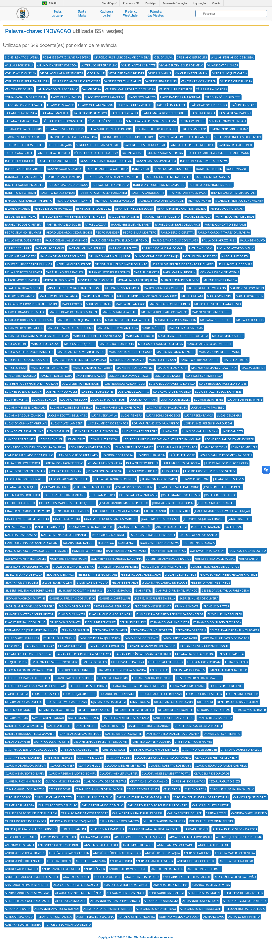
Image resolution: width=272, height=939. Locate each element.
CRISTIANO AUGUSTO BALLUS (241, 749)
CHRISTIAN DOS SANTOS (188, 781)
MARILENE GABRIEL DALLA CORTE (128, 320)
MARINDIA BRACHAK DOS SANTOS (164, 312)
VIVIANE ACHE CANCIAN (20, 73)
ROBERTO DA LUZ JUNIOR (57, 193)
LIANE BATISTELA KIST (20, 439)
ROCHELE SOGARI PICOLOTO (24, 185)
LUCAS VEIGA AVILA (104, 415)
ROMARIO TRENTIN (209, 169)
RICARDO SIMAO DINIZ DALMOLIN (161, 200)
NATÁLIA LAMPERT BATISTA (65, 272)
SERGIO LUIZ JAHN (60, 145)
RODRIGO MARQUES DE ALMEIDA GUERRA (113, 177)
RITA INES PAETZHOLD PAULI (187, 193)
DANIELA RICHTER (59, 726)
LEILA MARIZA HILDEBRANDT (133, 447)
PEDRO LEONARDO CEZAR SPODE (69, 232)
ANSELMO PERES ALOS (137, 845)
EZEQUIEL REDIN (16, 662)
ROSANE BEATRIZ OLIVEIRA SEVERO (66, 57)
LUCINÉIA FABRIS (16, 399)
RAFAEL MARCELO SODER (63, 224)
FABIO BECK (13, 646)
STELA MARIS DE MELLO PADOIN (110, 129)
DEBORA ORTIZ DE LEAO (213, 710)
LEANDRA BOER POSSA (117, 455)
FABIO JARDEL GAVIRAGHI (179, 638)
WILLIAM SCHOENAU (19, 65)
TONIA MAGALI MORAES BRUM (26, 97)
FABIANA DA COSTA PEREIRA (194, 654)
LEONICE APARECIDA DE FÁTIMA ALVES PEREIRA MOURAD (162, 439)
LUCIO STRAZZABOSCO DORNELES (218, 391)
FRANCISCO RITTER (216, 606)
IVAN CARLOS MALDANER (109, 535)
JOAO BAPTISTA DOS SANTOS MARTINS (110, 519)
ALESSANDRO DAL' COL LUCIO (245, 909)
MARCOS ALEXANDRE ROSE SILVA (160, 344)
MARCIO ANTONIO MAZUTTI (175, 352)
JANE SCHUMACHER (18, 527)
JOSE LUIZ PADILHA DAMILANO (65, 495)
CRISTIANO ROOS (114, 749)
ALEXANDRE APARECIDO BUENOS (56, 909)
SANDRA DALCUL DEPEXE (235, 145)
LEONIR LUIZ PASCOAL (104, 439)
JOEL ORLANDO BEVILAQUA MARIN (116, 511)
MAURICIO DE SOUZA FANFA (58, 296)
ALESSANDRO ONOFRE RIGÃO (156, 909)
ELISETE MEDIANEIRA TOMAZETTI (199, 678)
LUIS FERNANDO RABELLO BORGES (223, 383)
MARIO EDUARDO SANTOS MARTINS (73, 312)
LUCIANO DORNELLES (175, 399)
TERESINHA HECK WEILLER (135, 105)
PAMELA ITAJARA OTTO (20, 256)
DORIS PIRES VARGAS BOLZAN (66, 702)
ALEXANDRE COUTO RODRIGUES (245, 901)
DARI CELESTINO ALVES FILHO (173, 718)
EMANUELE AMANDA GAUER (228, 670)
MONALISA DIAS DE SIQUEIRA (137, 280)
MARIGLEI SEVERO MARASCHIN (175, 320)
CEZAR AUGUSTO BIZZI (224, 781)
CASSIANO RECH (195, 789)
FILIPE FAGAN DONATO (65, 622)
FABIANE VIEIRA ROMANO (106, 646)
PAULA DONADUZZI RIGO (219, 240)
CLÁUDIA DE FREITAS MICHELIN (216, 757)
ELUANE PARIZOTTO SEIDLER (73, 678)
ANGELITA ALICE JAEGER (214, 845)
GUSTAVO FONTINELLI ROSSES (25, 558)
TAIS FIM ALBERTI (203, 113)
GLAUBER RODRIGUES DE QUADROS (215, 566)
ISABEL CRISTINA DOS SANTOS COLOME (32, 543)
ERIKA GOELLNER (236, 662)
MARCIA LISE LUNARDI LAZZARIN (27, 360)
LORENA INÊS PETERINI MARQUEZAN (208, 423)
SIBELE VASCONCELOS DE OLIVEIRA (237, 137)
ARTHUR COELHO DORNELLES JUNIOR (139, 837)
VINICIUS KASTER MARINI (191, 73)
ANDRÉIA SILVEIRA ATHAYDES (25, 853)
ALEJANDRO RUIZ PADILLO (54, 917)
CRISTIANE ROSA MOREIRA (23, 757)
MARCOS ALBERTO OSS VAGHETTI (209, 344)
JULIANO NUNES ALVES (228, 479)
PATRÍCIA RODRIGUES (49, 248)
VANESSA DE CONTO (19, 89)
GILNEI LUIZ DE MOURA (92, 582)
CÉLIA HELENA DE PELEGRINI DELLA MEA (100, 741)
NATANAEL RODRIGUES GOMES (109, 272)
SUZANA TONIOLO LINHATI (227, 121)
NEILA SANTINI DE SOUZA (235, 264)
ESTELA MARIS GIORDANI (204, 662)
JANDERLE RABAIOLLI (49, 527)
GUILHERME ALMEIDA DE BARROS (168, 558)
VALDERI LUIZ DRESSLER (175, 89)
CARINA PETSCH (216, 813)
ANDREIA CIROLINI (59, 861)
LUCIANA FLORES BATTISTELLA (71, 407)
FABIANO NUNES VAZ (39, 646)
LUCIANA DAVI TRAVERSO (208, 407)
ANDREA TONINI (121, 861)
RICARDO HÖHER (199, 200)
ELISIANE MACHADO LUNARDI (152, 678)
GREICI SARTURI (249, 558)
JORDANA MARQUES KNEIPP (216, 503)
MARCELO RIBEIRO (236, 360)
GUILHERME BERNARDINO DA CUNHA (116, 558)
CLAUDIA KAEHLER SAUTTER (119, 773)
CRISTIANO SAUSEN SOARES (79, 749)
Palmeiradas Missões (156, 13)
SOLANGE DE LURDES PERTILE (156, 129)
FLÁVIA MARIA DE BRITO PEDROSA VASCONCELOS (169, 614)
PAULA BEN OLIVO (252, 240)
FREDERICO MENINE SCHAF (152, 606)
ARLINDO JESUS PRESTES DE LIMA (239, 837)
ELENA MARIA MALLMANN (187, 686)
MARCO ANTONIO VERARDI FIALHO (81, 352)
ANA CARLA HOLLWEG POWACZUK (76, 885)
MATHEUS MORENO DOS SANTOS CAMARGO (147, 296)
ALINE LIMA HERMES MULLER (243, 893)
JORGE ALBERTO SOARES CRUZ (173, 503)
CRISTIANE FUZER (119, 757)
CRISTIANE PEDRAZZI (59, 757)
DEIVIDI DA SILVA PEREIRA (56, 710)
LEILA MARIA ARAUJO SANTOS (177, 447)
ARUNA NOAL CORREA (95, 837)
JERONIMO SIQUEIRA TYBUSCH (203, 519)
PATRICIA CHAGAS (201, 248)
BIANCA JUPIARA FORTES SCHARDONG (31, 829)
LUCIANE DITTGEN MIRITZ (244, 399)
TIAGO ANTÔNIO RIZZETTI (223, 97)
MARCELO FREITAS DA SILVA (49, 368)
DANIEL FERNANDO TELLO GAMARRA (30, 734)
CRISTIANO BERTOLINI (192, 57)
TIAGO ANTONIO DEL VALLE (24, 105)
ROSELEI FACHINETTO (19, 161)
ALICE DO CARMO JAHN (70, 901)
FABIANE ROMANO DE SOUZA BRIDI (152, 646)
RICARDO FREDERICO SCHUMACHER (239, 200)
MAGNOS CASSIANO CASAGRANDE (214, 368)
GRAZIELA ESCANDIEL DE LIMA (73, 566)
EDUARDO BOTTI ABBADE (117, 694)
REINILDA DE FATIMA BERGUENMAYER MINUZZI (72, 216)
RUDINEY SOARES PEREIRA (165, 153)
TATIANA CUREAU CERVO (90, 113)
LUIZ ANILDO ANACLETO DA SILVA (172, 383)
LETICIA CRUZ (76, 439)
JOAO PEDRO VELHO (66, 519)
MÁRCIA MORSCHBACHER (22, 280)
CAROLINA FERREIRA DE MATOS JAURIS (142, 797)
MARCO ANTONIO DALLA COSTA (130, 352)
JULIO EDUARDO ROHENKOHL (25, 479)
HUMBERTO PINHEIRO (87, 551)
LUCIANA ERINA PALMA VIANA (166, 407)
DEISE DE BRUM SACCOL (94, 710)
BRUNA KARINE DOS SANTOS (119, 821)
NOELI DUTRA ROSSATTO (200, 256)
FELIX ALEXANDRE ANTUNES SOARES (234, 630)
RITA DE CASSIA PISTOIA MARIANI (233, 193)
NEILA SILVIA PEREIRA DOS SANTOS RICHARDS (183, 264)
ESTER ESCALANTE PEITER (165, 662)
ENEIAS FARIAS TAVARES (188, 670)
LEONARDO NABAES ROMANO (89, 447)
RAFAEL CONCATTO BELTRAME (225, 224)
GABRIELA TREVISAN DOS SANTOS (72, 598)
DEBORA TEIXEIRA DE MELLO (134, 710)
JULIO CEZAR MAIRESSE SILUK (69, 479)
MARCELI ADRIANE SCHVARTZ (92, 368)
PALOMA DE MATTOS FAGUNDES (62, 256)
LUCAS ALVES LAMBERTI (67, 423)
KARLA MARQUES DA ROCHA (181, 463)
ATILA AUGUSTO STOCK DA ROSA (234, 829)
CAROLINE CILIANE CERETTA (54, 797)
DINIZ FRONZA (140, 702)
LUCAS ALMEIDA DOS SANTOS (107, 423)
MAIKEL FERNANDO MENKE (134, 368)
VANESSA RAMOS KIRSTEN (198, 81)
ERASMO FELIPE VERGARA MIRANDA (122, 670)
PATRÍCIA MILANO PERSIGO (86, 248)
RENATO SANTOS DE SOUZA (134, 208)
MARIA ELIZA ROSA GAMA (185, 328)
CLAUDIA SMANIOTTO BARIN (24, 773)
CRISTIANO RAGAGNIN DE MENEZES (154, 749)
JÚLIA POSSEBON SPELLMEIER (25, 471)
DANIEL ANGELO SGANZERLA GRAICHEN (173, 734)
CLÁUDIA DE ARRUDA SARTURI (25, 765)
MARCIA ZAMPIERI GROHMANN (219, 352)
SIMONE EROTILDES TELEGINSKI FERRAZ (128, 137)
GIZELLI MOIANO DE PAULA (23, 574)
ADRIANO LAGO (213, 917)
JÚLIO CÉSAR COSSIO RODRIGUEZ (226, 463)
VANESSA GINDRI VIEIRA (236, 81)
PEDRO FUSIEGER (107, 232)
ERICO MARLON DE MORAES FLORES (29, 670)
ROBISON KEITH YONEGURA (110, 185)
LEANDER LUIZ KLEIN (151, 455)
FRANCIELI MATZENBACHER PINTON (29, 614)
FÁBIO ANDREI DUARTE (74, 606)
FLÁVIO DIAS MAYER (71, 614)
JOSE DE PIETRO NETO (20, 503)
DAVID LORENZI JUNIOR (48, 718)
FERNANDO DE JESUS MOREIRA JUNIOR (31, 630)
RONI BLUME (141, 169)
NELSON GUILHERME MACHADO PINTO (121, 264)
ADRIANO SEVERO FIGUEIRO (136, 917)
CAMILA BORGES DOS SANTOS (25, 821)
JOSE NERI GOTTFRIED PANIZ (222, 487)
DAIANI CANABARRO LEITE (51, 741)
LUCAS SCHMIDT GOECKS (163, 415)
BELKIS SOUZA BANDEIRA (107, 829)
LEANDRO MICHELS (244, 447)
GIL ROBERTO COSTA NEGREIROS (80, 590)
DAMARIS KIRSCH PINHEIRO (222, 734)
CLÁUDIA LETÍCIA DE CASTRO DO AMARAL (163, 757)
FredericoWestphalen (131, 13)
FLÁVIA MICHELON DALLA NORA (110, 614)
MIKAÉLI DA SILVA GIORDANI (24, 288)
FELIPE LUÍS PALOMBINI (59, 638)
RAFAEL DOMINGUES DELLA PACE (177, 224)
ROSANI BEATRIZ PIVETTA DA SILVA (204, 161)
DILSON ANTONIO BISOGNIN (173, 702)
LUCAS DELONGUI (229, 415)
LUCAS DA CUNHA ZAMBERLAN (26, 423)
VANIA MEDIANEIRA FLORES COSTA (76, 81)
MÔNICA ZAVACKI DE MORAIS (219, 272)
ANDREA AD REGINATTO (21, 869)
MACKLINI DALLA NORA (56, 376)
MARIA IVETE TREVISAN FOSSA (117, 328)
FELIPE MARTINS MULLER (22, 638)
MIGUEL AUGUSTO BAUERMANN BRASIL (74, 288)
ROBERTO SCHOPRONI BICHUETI (211, 185)
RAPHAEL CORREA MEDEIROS (234, 216)
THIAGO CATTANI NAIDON (95, 105)
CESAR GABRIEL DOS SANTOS (25, 789)
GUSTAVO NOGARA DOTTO (247, 551)
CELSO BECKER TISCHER (143, 789)
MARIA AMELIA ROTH (140, 336)
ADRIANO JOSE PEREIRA (244, 917)
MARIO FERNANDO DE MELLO (25, 312)
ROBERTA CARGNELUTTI (147, 193)
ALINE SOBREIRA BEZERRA (166, 893)
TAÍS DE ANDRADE (243, 105)
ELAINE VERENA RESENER (226, 686)
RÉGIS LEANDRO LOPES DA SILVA (96, 153)
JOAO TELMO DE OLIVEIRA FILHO (27, 519)
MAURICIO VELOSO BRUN (247, 288)
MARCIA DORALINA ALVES (127, 360)
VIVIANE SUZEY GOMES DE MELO (181, 65)
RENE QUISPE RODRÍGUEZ (93, 208)
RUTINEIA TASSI (132, 153)
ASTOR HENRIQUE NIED (21, 837)
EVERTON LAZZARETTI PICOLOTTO (54, 662)
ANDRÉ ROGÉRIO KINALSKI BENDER (117, 853)
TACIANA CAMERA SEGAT (22, 121)
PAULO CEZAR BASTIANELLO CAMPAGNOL (119, 240)
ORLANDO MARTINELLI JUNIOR (110, 256)
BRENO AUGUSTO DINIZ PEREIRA (211, 821)
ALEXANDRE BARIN (17, 909)
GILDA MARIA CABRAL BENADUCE (164, 582)
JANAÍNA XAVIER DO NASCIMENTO (90, 527)
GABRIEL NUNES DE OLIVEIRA (198, 598)
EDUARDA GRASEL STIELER (204, 694)
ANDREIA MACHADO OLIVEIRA (235, 853)
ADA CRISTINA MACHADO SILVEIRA (68, 924)
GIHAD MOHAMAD (119, 590)
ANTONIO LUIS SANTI (19, 845)
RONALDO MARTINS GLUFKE (173, 169)
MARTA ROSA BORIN (249, 296)
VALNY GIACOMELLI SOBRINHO (57, 89)
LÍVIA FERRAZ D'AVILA (90, 376)
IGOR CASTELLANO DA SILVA (159, 543)
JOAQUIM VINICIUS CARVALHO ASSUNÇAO (222, 511)
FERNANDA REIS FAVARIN (110, 630)
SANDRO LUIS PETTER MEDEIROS (192, 145)
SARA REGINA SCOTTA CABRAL (145, 145)
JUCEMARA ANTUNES (55, 487)
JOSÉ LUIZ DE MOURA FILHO (92, 487)
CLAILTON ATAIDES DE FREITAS (105, 781)
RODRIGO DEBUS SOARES (212, 177)
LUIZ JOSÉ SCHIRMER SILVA (204, 376)
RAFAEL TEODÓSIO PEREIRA (23, 224)
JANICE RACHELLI (239, 519)
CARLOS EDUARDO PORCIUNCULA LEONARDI (157, 805)
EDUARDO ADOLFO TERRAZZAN (160, 694)
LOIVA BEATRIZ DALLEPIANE (24, 431)
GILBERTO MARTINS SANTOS (210, 582)
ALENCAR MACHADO (19, 917)
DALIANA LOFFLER (17, 741)
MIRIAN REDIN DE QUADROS (180, 280)
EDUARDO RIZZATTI (45, 694)
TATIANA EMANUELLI (55, 113)
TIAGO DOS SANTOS (142, 97)
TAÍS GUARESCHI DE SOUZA (208, 105)
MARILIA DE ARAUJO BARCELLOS (79, 320)
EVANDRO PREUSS (94, 662)
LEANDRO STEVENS (214, 447)
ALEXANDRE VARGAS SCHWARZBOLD (115, 901)
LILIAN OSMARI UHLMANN (200, 431)
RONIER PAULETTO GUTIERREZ (107, 169)
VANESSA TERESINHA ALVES (122, 81)
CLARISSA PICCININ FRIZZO (23, 781)
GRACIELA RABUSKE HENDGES (118, 566)
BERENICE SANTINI (73, 829)
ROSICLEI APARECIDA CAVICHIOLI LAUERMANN (218, 153)
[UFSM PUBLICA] (22, 13)
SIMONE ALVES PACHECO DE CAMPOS (184, 137)
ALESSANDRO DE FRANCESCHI (200, 909)
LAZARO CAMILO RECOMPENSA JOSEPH (225, 455)
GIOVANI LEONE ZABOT (180, 574)
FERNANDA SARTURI (75, 630)
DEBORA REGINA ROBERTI (175, 710)
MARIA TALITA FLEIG (250, 320)
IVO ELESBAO (233, 527)
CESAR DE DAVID (60, 789)
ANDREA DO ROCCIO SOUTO (196, 861)
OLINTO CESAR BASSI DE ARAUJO (157, 256)
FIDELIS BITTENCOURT (100, 622)
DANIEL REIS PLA (112, 726)
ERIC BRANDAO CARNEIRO (76, 670)
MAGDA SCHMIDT (253, 368)
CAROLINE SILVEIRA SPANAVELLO (232, 789)
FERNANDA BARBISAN (191, 630)
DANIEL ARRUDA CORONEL (123, 734)
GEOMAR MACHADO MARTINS (25, 598)
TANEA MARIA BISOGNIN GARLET (164, 113)
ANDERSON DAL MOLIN (167, 869)
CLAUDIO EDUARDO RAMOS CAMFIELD (221, 765)
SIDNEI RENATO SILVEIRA (22, 57)
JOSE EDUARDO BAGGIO (220, 495)
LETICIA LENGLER (51, 439)
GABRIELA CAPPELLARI (114, 598)
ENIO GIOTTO (159, 670)
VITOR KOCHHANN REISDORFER (61, 73)
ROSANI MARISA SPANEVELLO (156, 161)
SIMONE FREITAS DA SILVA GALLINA (73, 137)
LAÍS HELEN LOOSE (182, 455)
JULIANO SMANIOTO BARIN (158, 479)
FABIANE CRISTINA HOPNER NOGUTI (204, 646)
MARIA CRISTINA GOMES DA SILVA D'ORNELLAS (37, 336)
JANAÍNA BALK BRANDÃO (134, 527)
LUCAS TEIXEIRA (131, 415)
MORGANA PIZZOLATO (58, 280)
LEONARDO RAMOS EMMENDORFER (229, 439)
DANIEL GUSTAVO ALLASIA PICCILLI (198, 726)
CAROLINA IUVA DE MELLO (95, 797)
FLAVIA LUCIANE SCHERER (224, 614)
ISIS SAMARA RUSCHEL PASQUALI (152, 535)
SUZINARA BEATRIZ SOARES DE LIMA (151, 121)
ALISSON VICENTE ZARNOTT (126, 893)
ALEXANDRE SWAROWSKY (161, 901)
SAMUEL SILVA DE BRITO (53, 153)
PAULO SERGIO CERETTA (177, 232)
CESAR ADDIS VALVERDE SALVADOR (99, 789)
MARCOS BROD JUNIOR (79, 344)
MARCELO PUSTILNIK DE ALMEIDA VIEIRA (122, 57)
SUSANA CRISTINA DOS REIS (65, 129)
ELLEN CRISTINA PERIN (112, 678)
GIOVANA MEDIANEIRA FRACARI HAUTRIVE (228, 574)
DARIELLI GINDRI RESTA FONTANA (126, 718)
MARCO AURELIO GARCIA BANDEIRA (29, 352)
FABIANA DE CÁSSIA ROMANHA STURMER (143, 654)
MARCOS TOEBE (16, 344)
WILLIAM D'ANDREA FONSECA (57, 65)
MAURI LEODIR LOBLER (97, 296)
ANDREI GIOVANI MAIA (90, 861)
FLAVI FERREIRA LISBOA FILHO (25, 622)
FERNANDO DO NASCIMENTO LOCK (217, 622)
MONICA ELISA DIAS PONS (95, 280)
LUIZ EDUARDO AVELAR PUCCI (124, 383)
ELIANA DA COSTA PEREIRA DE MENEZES (138, 686)
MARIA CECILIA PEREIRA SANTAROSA (97, 336)
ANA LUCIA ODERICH (107, 877)
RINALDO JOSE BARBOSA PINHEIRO (28, 200)
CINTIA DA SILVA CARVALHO (149, 781)
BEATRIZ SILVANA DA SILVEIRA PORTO (154, 829)
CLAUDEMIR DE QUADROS (211, 773)
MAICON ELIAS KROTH (172, 368)
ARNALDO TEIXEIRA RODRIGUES (190, 837)
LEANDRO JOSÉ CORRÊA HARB (77, 455)
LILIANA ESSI (169, 431)
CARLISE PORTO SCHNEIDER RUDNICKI (31, 813)
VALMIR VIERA (91, 89)
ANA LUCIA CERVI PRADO (142, 877)
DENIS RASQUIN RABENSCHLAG (238, 702)
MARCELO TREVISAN (162, 360)
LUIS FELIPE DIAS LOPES (97, 391)
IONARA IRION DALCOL (78, 543)
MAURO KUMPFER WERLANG (206, 288)
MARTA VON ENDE (219, 296)
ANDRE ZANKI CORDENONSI (61, 869)
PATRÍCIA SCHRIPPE (18, 248)
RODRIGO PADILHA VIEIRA (63, 177)
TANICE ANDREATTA (124, 113)
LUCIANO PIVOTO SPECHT (108, 399)
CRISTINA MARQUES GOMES (193, 741)
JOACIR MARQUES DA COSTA (160, 519)
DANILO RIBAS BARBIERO (215, 718)
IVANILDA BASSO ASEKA (21, 535)
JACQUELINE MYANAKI (206, 527)
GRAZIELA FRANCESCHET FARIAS (27, 566)
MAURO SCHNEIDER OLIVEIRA (163, 288)
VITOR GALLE (96, 73)
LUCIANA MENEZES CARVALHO (25, 407)
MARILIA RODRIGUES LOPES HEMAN (29, 320)
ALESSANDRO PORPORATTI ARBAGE (107, 909)
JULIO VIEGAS (170, 471)
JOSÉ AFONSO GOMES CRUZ (134, 487)
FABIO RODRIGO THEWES (141, 638)
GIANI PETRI (143, 590)
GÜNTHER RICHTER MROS (168, 551)
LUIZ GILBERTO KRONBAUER (81, 383)
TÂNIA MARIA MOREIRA (211, 89)
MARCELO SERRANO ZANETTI (199, 360)
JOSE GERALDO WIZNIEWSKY (138, 495)
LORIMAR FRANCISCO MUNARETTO (155, 423)
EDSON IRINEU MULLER (242, 694)
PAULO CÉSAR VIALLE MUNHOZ (66, 240)
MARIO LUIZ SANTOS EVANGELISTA (217, 304)
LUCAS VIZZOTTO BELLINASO (67, 415)
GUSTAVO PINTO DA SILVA (207, 551)
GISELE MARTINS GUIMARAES (97, 574)
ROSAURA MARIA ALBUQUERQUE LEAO (106, 161)
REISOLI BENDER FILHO (20, 216)
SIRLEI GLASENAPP (193, 129)
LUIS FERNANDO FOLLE (61, 391)
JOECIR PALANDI (155, 511)
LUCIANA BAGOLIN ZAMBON (24, 415)
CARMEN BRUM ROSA (19, 805)
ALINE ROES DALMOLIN (204, 893)
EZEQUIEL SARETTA (231, 654)
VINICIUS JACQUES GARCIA (229, 73)
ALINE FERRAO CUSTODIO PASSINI (28, 901)
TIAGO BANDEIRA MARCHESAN (180, 97)
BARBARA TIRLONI (196, 829)
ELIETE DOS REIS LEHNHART (88, 686)
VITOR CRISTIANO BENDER (126, 73)
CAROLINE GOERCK (18, 797)
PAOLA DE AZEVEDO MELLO (235, 248)
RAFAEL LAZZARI (96, 224)
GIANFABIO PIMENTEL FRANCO (177, 590)
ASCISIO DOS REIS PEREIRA (58, 837)
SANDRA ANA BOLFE (19, 153)
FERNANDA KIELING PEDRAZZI (151, 630)
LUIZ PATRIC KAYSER (168, 376)
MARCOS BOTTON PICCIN (116, 344)
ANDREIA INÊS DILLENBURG (24, 861)
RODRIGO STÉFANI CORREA (23, 177)
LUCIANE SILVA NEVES (208, 399)
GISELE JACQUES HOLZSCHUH (141, 574)
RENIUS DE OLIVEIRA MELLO (53, 208)
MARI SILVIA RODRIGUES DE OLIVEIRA (183, 336)
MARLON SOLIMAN (99, 304)
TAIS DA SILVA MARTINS (235, 113)
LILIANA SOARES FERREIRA (139, 431)
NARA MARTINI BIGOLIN (179, 272)
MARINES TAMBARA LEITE (119, 312)
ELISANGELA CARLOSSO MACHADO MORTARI (35, 686)
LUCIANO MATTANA (143, 399)
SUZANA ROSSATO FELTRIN (23, 129)
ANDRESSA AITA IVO (197, 853)
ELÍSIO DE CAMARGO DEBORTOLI (27, 678)
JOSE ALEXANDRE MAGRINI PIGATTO (123, 503)
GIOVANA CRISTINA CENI (21, 582)
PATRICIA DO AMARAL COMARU (163, 248)
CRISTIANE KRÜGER (90, 757)
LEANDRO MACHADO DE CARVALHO (29, 455)
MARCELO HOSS (15, 368)
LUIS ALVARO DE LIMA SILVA (172, 391)
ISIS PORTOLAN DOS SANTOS (198, 535)
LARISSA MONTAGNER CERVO (63, 463)
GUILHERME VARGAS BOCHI (68, 558)
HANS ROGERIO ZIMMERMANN (126, 551)
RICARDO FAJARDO (17, 208)
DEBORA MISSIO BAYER (250, 710)
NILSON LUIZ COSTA (235, 256)
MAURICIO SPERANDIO (20, 296)
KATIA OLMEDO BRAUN (142, 463)
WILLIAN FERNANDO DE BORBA (232, 57)
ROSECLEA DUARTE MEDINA (57, 161)
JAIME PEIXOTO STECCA (171, 527)
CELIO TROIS (171, 789)
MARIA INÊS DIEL (153, 328)
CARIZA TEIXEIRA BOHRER (184, 813)
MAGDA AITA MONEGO (20, 376)
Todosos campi (57, 13)
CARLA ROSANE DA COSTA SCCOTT (84, 813)
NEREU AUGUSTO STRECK (73, 264)
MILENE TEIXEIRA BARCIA (220, 280)
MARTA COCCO (72, 304)
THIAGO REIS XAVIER (60, 105)
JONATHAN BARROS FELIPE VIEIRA (28, 511)
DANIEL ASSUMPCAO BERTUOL (80, 734)
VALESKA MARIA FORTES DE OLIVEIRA (130, 89)
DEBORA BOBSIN (16, 718)
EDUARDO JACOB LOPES (79, 694)
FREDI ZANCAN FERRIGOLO (112, 606)
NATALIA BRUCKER (146, 272)
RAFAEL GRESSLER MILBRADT (131, 224)
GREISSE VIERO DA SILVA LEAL (215, 558)
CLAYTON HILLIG (89, 765)
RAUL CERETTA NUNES (124, 216)
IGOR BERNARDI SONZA (199, 543)
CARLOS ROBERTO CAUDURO (57, 805)
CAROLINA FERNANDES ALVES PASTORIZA (201, 797)
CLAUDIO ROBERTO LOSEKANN (170, 765)
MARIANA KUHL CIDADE (216, 320)
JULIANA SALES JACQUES (21, 487)
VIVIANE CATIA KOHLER (222, 65)
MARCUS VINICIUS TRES (228, 336)
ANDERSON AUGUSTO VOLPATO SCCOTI (32, 877)
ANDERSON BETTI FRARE (204, 869)
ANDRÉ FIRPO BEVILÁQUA (162, 853)
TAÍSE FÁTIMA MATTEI (171, 105)
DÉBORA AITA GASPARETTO (23, 702)
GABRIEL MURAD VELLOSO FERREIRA (29, 606)
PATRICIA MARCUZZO (123, 248)
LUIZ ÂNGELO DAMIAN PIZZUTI (130, 376)
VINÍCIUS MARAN (159, 73)
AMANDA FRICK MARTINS (170, 885)
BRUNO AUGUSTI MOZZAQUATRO (73, 821)
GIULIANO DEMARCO (60, 574)
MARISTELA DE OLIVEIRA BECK (169, 304)
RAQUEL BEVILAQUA (197, 216)
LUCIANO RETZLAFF (73, 399)
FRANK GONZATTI (187, 606)
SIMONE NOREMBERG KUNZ (229, 129)
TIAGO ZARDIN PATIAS (66, 97)
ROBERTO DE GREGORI (20, 193)
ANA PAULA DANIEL (76, 877)
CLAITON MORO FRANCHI (62, 781)
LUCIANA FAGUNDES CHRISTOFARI (119, 407)
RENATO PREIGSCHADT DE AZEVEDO (181, 208)
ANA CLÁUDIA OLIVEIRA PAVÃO (235, 877)
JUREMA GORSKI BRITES (142, 471)
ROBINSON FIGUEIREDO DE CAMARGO (159, 185)
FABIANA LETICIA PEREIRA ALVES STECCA (83, 654)
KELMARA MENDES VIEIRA (104, 463)
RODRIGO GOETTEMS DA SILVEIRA (168, 177)
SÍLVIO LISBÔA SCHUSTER (105, 121)
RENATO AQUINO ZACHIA (227, 208)
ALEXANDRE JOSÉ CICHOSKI (200, 901)
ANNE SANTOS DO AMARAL (175, 845)
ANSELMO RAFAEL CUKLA (101, 845)
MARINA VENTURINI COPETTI (211, 312)
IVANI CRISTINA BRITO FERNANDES (64, 535)
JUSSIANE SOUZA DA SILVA (104, 471)
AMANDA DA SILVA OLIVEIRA (211, 885)
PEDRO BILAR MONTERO (140, 232)
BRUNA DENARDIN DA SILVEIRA (164, 821)
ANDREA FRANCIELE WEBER (154, 861)
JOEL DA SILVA (163, 57)
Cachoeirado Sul (106, 13)
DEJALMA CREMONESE (20, 710)
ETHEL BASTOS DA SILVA (127, 662)
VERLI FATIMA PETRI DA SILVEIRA (27, 81)
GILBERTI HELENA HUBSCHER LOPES (29, 590)
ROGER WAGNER (237, 169)
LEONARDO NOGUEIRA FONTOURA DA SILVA (35, 447)
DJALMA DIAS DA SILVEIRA (108, 702)
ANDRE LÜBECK (94, 869)
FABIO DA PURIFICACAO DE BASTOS (225, 638)
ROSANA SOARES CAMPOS (64, 169)
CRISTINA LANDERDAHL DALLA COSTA (31, 749)
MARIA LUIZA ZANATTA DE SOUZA (70, 328)
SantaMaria (82, 13)
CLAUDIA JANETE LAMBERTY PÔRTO (166, 773)
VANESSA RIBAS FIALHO (161, 81)
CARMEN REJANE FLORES (250, 797)
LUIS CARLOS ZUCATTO (133, 391)
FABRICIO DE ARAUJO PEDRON (99, 638)
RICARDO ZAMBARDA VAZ (73, 200)
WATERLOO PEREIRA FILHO (99, 65)
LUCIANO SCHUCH (44, 399)
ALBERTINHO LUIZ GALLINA (95, 917)
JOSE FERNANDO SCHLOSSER (180, 495)
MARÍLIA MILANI (192, 296)
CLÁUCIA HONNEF (62, 765)
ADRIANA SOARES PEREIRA (23, 924)
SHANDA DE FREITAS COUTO (24, 145)
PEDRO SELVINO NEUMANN (23, 232)
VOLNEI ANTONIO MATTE (138, 65)
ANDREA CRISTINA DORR (236, 861)
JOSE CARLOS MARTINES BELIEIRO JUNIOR (67, 503)
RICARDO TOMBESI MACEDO (114, 200)
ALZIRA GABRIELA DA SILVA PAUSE (28, 893)
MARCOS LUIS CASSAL (45, 344)
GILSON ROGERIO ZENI (57, 582)
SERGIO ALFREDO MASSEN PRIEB (98, 145)
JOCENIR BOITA (180, 511)
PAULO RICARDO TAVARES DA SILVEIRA (224, 232)
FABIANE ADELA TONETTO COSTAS (28, 654)
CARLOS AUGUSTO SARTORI (211, 805)
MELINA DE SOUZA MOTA (122, 288)
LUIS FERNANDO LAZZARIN (23, 391)
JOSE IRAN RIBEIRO (102, 495)
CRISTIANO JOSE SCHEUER (199, 749)
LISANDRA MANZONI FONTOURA (95, 431)
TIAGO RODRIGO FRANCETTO (104, 97)
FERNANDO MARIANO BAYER (169, 622)
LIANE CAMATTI (232, 431)
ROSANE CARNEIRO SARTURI (24, 169)
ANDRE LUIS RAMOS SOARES (128, 869)
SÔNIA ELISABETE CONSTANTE (63, 121)
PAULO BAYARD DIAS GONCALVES (175, 240)
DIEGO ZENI (205, 702)
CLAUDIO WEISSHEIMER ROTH (125, 765)
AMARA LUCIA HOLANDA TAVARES (126, 885)
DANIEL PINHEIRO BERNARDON (149, 726)
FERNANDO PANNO (133, 622)
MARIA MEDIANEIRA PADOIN (24, 328)
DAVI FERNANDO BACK (83, 718)
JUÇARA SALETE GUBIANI (65, 471)
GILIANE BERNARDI (125, 582)
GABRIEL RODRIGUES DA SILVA (154, 598)
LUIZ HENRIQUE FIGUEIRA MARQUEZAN (31, 383)
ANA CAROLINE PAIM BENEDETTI (27, 885)
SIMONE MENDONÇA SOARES (25, 137)
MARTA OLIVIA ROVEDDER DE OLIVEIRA (31, 304)
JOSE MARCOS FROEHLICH (22, 495)
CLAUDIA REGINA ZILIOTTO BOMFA (72, 773)
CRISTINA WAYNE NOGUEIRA (151, 741)
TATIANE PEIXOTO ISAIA (21, 113)
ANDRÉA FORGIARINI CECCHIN (69, 853)
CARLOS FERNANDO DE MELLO (102, 805)
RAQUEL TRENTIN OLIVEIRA (161, 216)
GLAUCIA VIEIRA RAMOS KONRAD (164, 566)
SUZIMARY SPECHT (192, 121)
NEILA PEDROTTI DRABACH (23, 272)
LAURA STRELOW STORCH (22, 463)
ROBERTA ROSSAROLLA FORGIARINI (103, 193)
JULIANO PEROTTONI (195, 479)
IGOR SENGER (127, 543)
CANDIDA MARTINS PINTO (249, 813)
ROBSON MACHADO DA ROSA (68, 185)
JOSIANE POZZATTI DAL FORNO (178, 487)
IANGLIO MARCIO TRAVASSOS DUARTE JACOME (36, 551)
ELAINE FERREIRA (16, 694)
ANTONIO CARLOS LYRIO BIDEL (59, 845)
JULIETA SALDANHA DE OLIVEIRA (114, 479)
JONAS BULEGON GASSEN (72, 511)
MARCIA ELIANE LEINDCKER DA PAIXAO (79, 360)
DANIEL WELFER (86, 726)
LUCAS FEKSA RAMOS (198, 415)
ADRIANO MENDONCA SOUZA (179, 917)
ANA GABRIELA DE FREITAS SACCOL (186, 877)
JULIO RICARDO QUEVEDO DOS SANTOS (209, 471)
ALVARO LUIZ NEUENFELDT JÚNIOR (79, 893)
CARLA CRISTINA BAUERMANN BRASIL (137, 813)
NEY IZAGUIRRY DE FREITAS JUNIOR (28, 264)
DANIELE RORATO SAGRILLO (24, 726)
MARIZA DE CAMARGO (130, 304)
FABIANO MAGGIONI (71, 646)
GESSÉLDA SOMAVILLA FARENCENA (225, 590)
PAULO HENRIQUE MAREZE (23, 240)
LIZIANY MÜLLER (58, 431)
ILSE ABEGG (106, 543)
